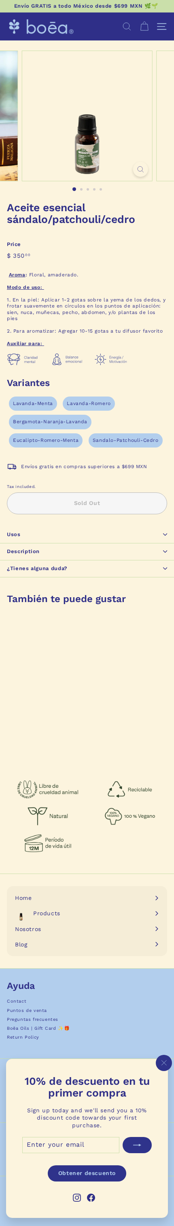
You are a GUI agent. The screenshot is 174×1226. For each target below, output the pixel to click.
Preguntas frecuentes (32, 1019)
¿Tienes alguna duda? (37, 568)
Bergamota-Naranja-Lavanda (50, 421)
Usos (14, 534)
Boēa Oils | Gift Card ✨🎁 (38, 1028)
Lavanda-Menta (33, 403)
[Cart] (144, 26)
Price (14, 244)
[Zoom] (140, 169)
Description (23, 551)
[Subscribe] (137, 1145)
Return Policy (23, 1037)
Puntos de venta (27, 1010)
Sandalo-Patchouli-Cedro (126, 440)
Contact (16, 1001)
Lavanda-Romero (88, 403)
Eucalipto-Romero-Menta (46, 440)
